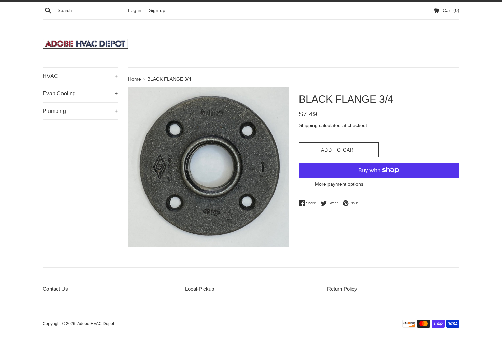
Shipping (308, 125)
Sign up (157, 10)
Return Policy (342, 289)
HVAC (80, 76)
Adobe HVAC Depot (95, 323)
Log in (134, 10)
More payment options (339, 184)
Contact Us (55, 289)
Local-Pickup (199, 289)
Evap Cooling (80, 93)
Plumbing (80, 111)
